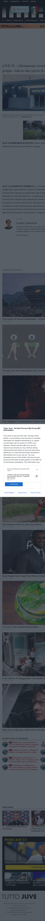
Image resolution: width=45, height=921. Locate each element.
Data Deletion (9, 492)
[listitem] (22, 469)
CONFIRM (14, 484)
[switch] (36, 476)
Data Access (22, 492)
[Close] (40, 429)
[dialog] (22, 460)
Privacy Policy (36, 492)
